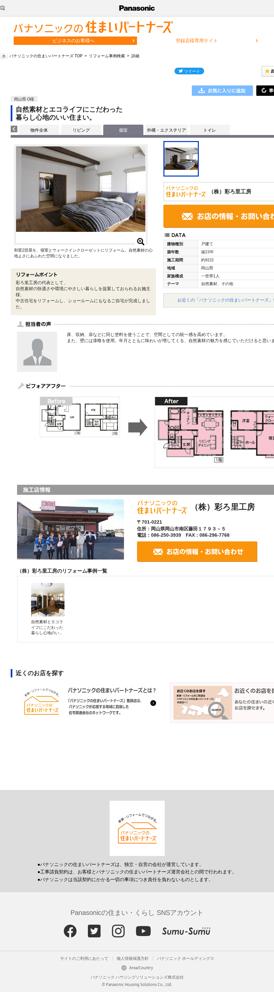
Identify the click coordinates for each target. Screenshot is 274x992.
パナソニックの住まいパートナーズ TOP (46, 56)
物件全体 (39, 130)
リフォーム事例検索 (107, 56)
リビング (81, 130)
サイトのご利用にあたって (84, 958)
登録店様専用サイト (197, 40)
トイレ (209, 130)
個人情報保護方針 (133, 958)
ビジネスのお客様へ (73, 40)
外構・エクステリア (166, 130)
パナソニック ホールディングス (185, 958)
